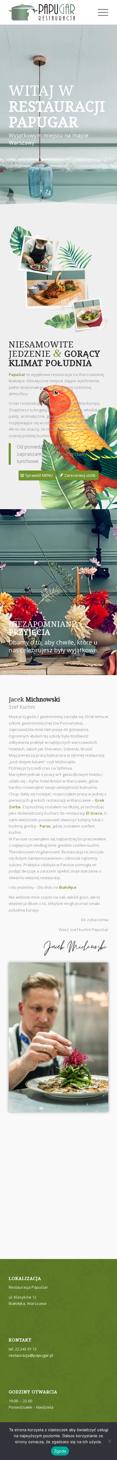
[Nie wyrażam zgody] (109, 1441)
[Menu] (100, 12)
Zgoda (60, 1451)
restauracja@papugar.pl (31, 1355)
